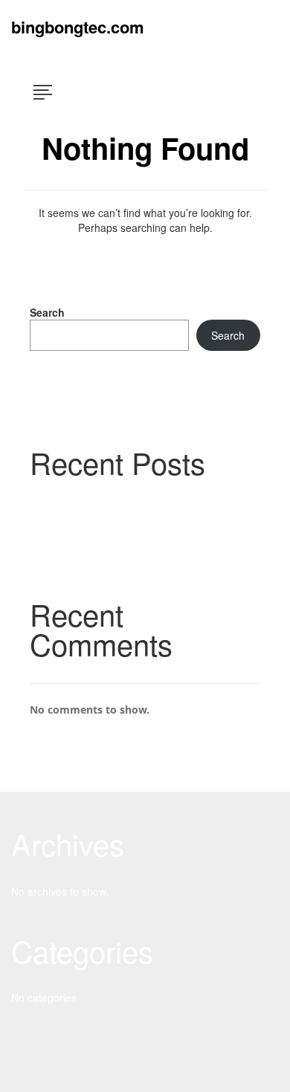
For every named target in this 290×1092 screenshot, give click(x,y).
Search (47, 312)
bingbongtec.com (77, 27)
